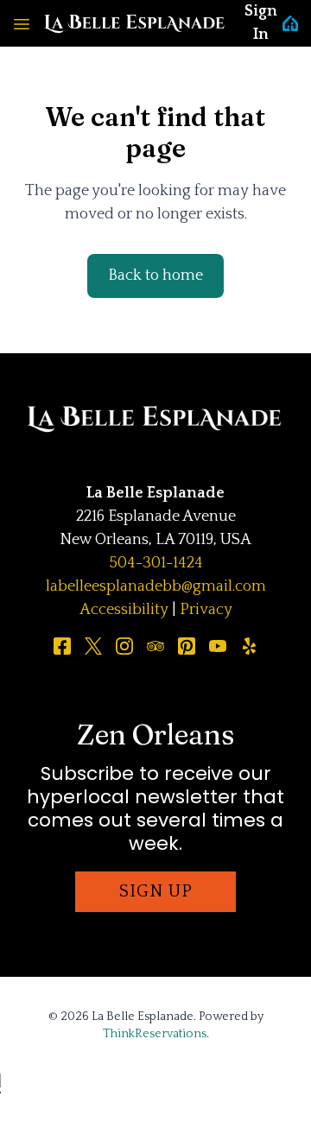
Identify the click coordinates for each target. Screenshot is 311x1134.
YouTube (217, 646)
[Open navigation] (21, 23)
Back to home (155, 275)
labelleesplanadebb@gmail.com (156, 586)
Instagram (124, 646)
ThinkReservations (154, 1034)
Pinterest (186, 646)
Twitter (93, 646)
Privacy (206, 609)
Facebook (62, 646)
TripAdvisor (155, 646)
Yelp (248, 646)
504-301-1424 (156, 563)
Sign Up (156, 891)
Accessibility (123, 609)
